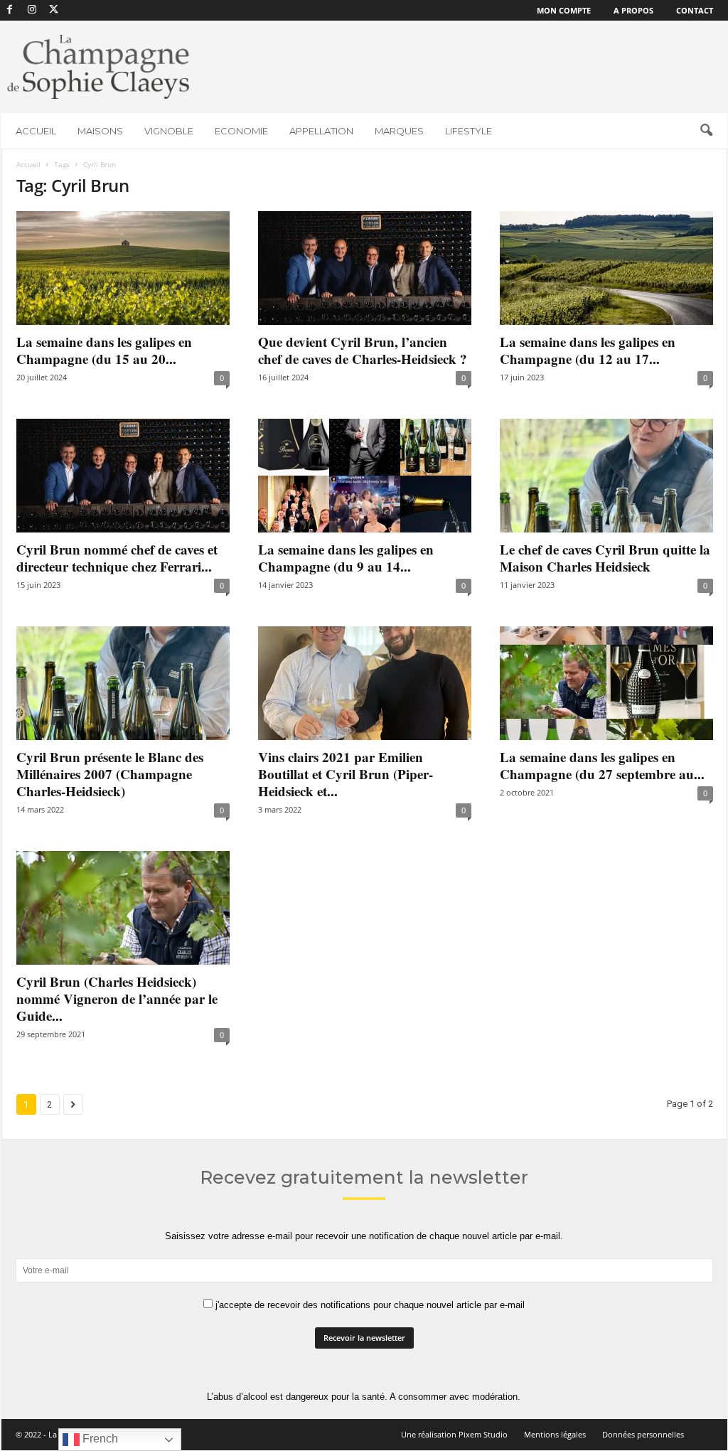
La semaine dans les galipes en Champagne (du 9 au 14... (346, 558)
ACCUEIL (36, 130)
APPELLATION (321, 130)
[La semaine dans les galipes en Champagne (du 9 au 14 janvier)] (364, 475)
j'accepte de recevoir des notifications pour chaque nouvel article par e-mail (369, 1305)
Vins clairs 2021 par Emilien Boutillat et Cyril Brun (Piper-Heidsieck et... (345, 774)
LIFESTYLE (468, 130)
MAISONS (100, 130)
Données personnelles (643, 1434)
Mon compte (564, 10)
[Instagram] (32, 10)
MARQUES (399, 130)
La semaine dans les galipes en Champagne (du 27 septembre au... (602, 765)
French (99, 1439)
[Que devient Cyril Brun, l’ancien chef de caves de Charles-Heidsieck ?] (364, 268)
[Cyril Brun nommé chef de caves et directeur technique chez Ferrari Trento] (123, 475)
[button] (706, 130)
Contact (694, 10)
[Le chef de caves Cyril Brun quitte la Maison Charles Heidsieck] (606, 475)
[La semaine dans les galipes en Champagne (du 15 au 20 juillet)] (123, 268)
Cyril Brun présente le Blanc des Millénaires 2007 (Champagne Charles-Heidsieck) (109, 774)
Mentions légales (555, 1434)
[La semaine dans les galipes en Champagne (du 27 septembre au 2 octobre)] (606, 683)
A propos (633, 10)
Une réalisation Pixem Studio (454, 1434)
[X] (54, 10)
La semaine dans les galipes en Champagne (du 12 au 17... (587, 350)
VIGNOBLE (168, 130)
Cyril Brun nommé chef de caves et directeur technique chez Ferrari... (117, 558)
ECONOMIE (241, 130)
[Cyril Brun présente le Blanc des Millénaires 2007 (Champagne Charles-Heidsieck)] (123, 683)
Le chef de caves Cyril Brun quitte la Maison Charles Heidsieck (605, 558)
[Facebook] (9, 10)
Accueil (28, 164)
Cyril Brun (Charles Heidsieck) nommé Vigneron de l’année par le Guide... (117, 998)
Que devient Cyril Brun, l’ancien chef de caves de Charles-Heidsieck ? (362, 350)
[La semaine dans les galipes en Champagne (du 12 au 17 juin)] (606, 268)
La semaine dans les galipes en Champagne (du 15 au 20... (104, 350)
